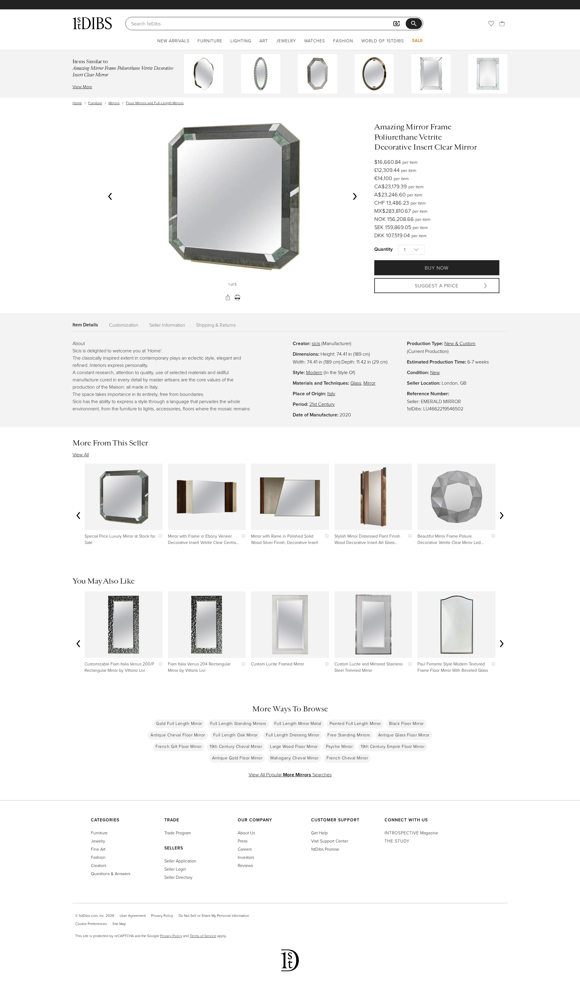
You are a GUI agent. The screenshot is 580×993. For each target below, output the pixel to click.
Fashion (343, 41)
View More (82, 86)
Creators (98, 865)
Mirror (369, 383)
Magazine (411, 833)
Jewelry (286, 41)
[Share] (228, 297)
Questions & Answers (110, 873)
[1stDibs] (92, 23)
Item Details (85, 324)
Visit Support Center (329, 841)
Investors (246, 857)
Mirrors (114, 102)
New (435, 372)
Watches (314, 41)
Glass (355, 383)
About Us (246, 833)
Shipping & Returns (216, 325)
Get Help (319, 833)
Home (77, 102)
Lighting (240, 41)
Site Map (119, 923)
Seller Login (175, 869)
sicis (316, 343)
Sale (417, 40)
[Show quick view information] (159, 536)
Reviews (245, 865)
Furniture (210, 41)
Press (242, 841)
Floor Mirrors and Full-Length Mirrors (155, 102)
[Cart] (502, 23)
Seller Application (180, 861)
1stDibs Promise (325, 849)
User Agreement (133, 915)
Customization (123, 325)
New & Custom (459, 343)
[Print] (237, 297)
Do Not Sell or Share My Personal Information (214, 915)
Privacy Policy (162, 915)
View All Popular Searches (290, 774)
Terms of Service (203, 935)
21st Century (322, 404)
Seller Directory (178, 877)
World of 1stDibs (382, 41)
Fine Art (98, 849)
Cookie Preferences (91, 923)
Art (263, 41)
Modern (314, 372)
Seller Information (167, 325)
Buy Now (437, 267)
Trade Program (177, 833)
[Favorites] (491, 23)
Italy (331, 393)
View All (80, 454)
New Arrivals (173, 41)
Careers (245, 849)
